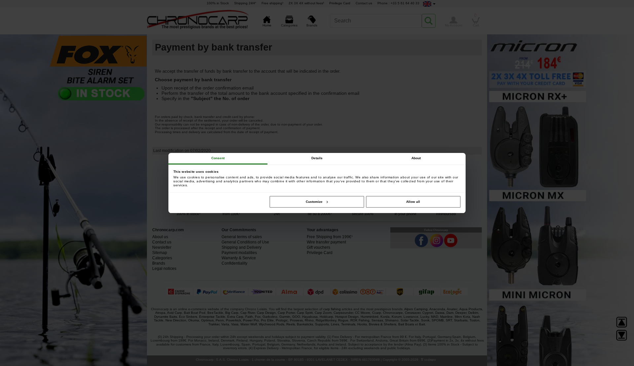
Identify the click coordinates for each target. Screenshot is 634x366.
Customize (314, 201)
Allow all (413, 201)
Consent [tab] (218, 158)
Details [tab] (317, 158)
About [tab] (416, 158)
